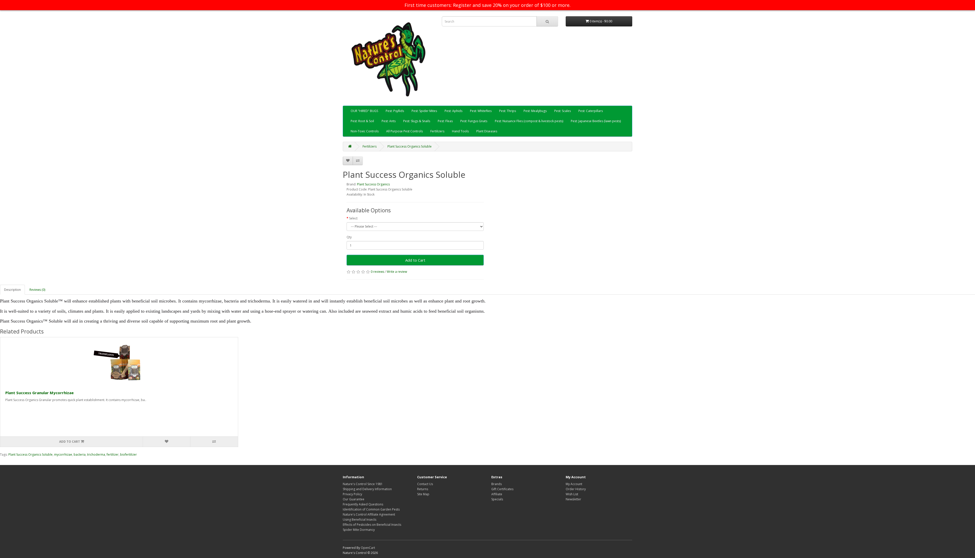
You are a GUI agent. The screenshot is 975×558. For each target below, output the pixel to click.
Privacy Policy (352, 494)
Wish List (572, 494)
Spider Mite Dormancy (359, 530)
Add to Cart (415, 260)
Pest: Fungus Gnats (473, 121)
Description (12, 290)
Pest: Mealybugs (535, 111)
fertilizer (113, 454)
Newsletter (573, 499)
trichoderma (96, 454)
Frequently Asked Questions (363, 504)
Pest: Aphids (453, 111)
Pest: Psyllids (395, 111)
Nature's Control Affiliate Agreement (369, 514)
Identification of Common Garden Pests (371, 509)
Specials (497, 499)
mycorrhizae (63, 454)
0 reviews (377, 271)
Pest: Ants (389, 121)
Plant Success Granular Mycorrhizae (39, 392)
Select (353, 218)
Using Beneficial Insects (359, 519)
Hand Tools (460, 131)
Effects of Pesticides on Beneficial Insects (372, 524)
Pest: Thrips (507, 111)
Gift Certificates (502, 489)
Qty (349, 237)
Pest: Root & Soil (362, 121)
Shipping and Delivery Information (367, 489)
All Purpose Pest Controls (404, 131)
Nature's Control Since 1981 (363, 484)
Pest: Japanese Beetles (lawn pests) (596, 121)
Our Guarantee (353, 499)
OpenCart (368, 548)
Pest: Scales (562, 111)
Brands (496, 484)
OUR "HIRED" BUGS (364, 111)
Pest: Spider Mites (424, 111)
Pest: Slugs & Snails (416, 121)
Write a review (397, 271)
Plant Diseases (486, 131)
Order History (576, 489)
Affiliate (496, 494)
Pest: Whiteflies (481, 111)
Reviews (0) (37, 290)
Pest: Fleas (445, 121)
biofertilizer (128, 454)
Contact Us (425, 484)
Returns (422, 489)
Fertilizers (437, 131)
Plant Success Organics (373, 184)
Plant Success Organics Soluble (409, 146)
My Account (574, 484)
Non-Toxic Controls (365, 131)
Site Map (423, 494)
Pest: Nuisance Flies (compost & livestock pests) (529, 121)
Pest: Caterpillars (590, 111)
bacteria (80, 454)
